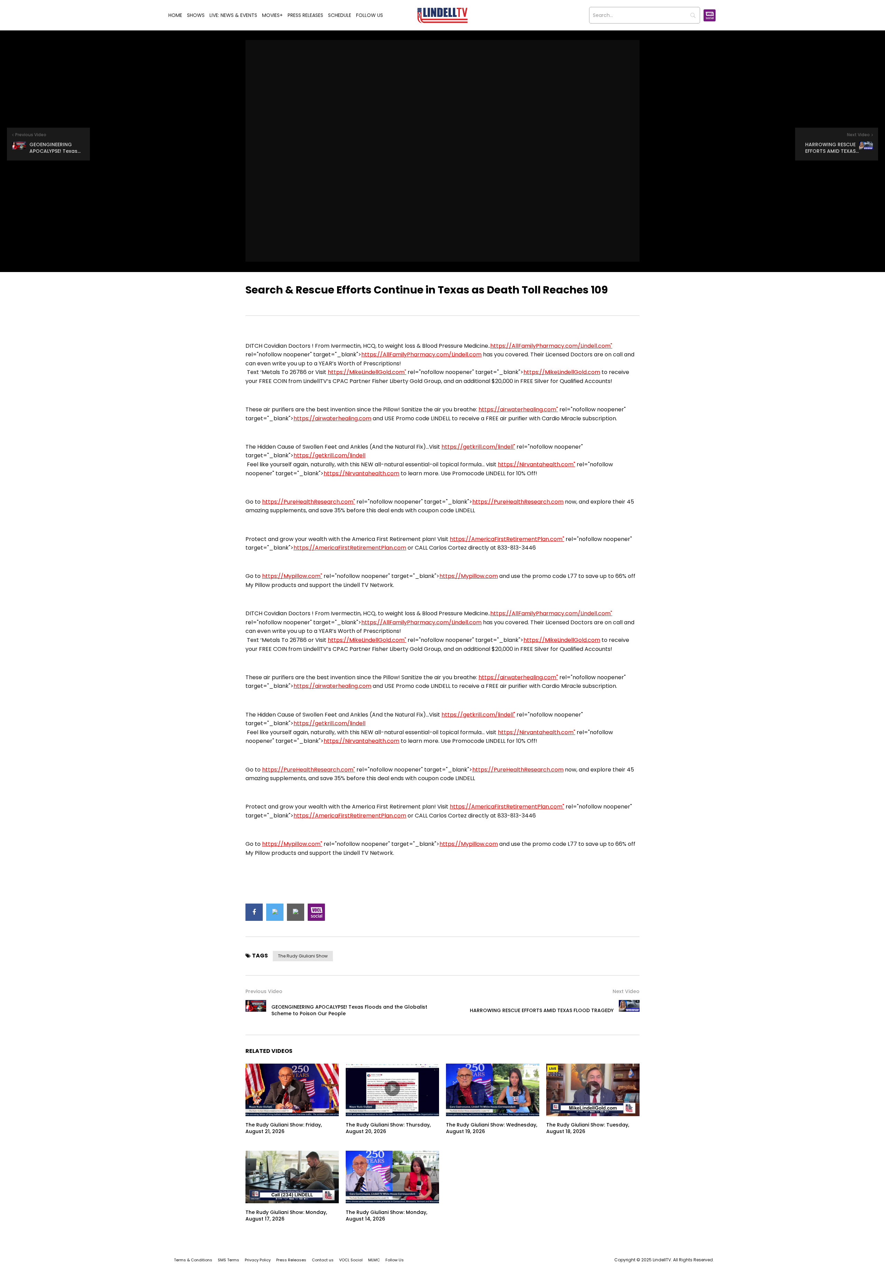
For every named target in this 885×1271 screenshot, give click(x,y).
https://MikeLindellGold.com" (367, 372)
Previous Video (263, 991)
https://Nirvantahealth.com (361, 473)
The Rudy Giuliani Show (303, 956)
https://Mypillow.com (468, 576)
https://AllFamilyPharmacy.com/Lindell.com (421, 354)
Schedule (339, 15)
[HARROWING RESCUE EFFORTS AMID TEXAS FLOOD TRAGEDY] (629, 1010)
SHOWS (196, 15)
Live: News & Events (233, 15)
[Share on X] (274, 912)
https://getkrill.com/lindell (329, 455)
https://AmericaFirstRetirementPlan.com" (507, 539)
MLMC (374, 1260)
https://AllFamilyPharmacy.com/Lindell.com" (551, 346)
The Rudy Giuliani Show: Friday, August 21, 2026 (283, 1128)
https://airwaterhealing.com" (518, 409)
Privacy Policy (258, 1260)
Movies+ (272, 15)
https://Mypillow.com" (292, 576)
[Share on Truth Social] (295, 912)
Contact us (323, 1260)
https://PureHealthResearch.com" (308, 502)
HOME (175, 15)
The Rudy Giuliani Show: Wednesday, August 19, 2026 (491, 1128)
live (552, 1068)
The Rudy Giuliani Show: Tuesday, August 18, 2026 (587, 1128)
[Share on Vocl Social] (316, 912)
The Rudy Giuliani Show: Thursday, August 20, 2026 (388, 1128)
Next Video (626, 991)
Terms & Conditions (193, 1260)
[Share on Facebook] (254, 912)
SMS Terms (228, 1260)
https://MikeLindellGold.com (561, 372)
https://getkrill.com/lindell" (478, 447)
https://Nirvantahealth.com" (536, 464)
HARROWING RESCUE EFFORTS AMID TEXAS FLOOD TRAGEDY (542, 1010)
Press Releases (305, 15)
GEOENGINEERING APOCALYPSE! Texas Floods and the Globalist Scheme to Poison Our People (349, 1010)
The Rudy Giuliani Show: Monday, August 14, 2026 (386, 1215)
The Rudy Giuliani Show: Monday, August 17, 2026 (286, 1215)
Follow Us (369, 15)
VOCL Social (351, 1260)
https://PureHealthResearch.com (517, 502)
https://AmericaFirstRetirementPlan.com (350, 548)
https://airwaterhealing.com (332, 418)
